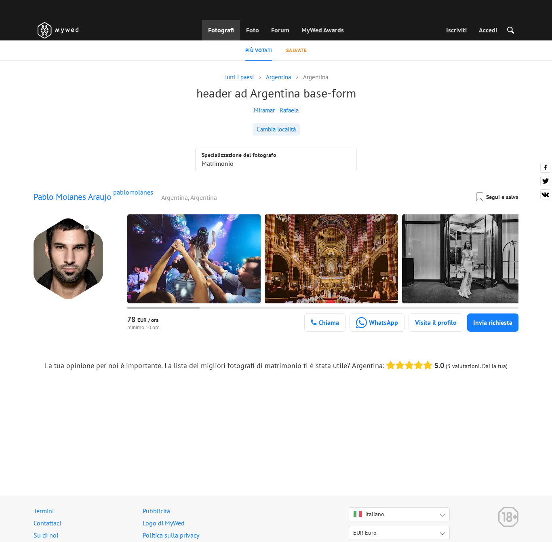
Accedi (488, 30)
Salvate (296, 50)
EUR (365, 532)
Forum (280, 30)
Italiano (374, 514)
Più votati (258, 50)
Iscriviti (456, 30)
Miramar (264, 110)
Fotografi (221, 30)
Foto (252, 30)
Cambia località (276, 129)
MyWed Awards (322, 30)
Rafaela (289, 110)
